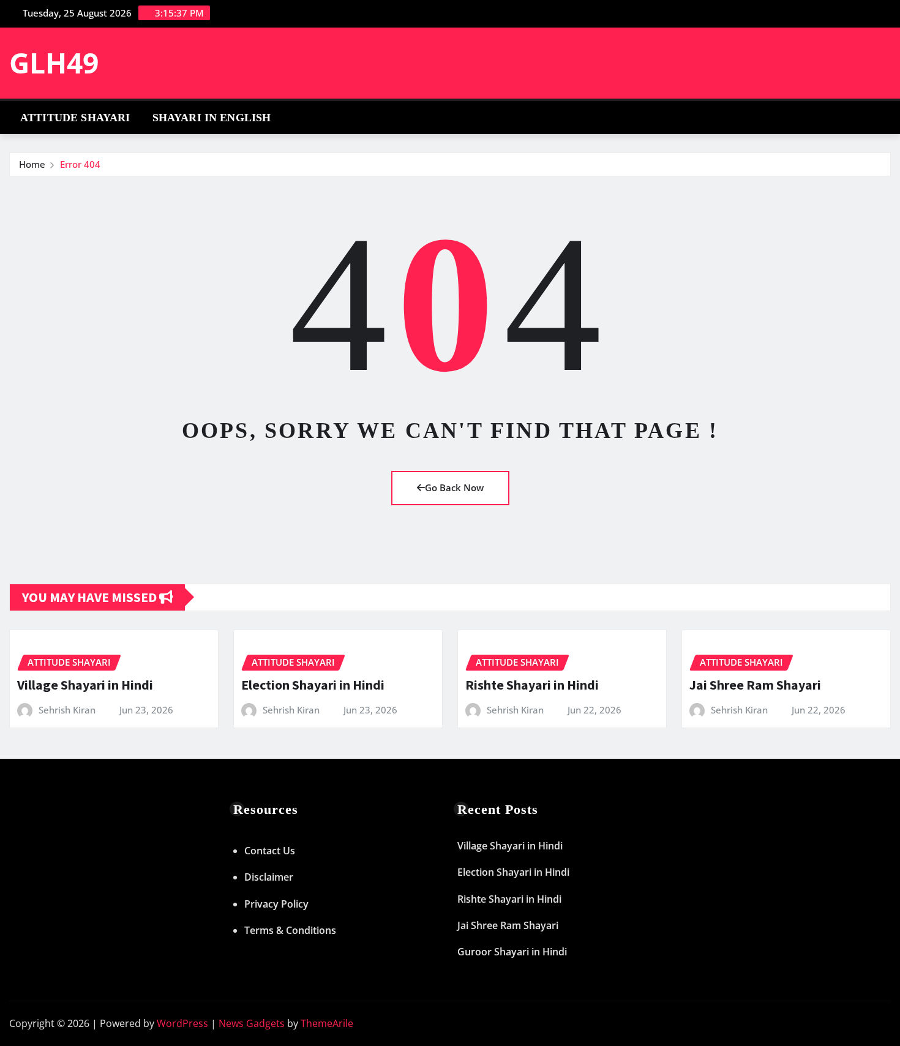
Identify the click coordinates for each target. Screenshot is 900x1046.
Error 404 (80, 164)
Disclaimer (268, 877)
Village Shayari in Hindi (85, 684)
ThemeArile (327, 1023)
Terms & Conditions (290, 930)
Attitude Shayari (75, 117)
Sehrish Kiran (67, 710)
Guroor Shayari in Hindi (512, 951)
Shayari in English (211, 117)
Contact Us (269, 850)
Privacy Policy (276, 904)
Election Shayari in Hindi (312, 684)
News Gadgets (252, 1023)
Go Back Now (454, 487)
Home (32, 164)
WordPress (182, 1023)
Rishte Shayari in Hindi (532, 684)
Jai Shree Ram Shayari (755, 684)
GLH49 (54, 62)
